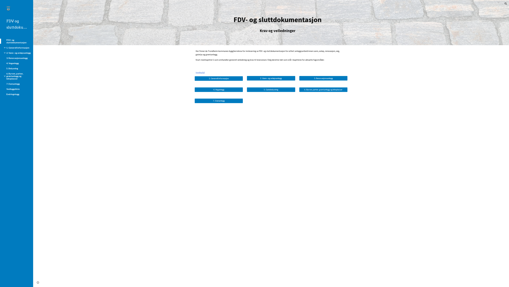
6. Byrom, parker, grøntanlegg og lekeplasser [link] (14, 76)
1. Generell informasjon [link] (17, 47)
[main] (277, 22)
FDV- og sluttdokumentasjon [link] (16, 41)
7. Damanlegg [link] (13, 84)
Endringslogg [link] (12, 94)
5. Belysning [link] (12, 68)
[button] (506, 4)
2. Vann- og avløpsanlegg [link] (18, 53)
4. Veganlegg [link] (12, 63)
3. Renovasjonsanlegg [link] (17, 58)
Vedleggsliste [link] (13, 89)
